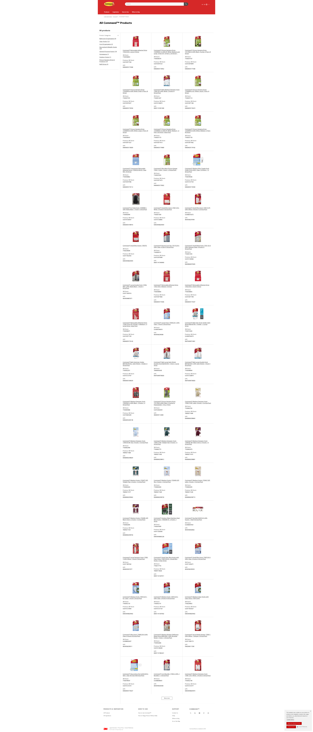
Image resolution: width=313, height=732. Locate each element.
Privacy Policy (121, 727)
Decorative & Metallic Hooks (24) (108, 48)
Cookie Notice (290, 719)
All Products (107, 713)
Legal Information (113, 727)
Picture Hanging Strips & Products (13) (107, 60)
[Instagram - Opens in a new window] (208, 713)
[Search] (186, 4)
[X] (190, 713)
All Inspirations (107, 716)
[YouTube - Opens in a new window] (199, 713)
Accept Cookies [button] (291, 726)
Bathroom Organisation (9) (107, 39)
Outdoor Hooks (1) (105, 57)
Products (106, 12)
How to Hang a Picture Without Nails (147, 716)
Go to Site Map (176, 721)
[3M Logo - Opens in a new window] (109, 4)
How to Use (125, 12)
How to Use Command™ (144, 713)
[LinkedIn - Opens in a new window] (195, 713)
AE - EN (203, 4)
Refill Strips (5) (103, 64)
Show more (167, 698)
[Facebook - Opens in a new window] (204, 713)
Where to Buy (136, 12)
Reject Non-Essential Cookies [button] (294, 723)
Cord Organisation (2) (106, 44)
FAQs (173, 716)
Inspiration (116, 12)
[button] (302, 726)
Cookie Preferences (129, 727)
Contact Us (175, 713)
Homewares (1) (104, 54)
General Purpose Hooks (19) (108, 51)
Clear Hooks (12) (104, 41)
